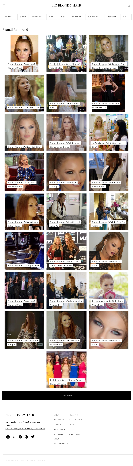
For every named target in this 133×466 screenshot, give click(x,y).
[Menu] (4, 5)
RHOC (125, 17)
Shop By (72, 424)
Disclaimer (59, 434)
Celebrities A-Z (75, 420)
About (56, 439)
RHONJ (51, 17)
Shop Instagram (61, 444)
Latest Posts (74, 434)
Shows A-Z (73, 415)
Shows (57, 415)
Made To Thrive (41, 460)
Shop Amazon (60, 429)
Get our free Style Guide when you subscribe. (25, 428)
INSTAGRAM (112, 17)
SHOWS (23, 17)
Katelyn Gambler (30, 460)
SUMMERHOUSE (94, 17)
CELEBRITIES (37, 17)
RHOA (63, 17)
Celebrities (59, 420)
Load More (66, 395)
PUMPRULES (76, 17)
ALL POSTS (9, 17)
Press (71, 429)
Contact (57, 424)
